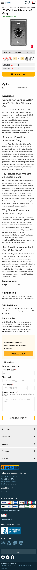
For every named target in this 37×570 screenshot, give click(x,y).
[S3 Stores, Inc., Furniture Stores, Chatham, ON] (11, 530)
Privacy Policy (13, 563)
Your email (6, 377)
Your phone (7, 385)
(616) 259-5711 (9, 479)
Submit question (18, 418)
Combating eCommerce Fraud (10, 510)
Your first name (8, 370)
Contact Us (4, 492)
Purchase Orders (6, 520)
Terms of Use (5, 563)
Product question (9, 392)
